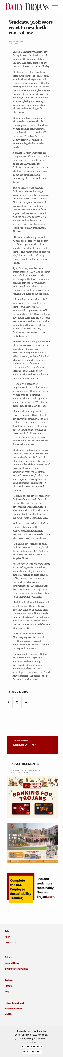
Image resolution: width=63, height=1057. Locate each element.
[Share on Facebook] (8, 702)
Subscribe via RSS (13, 1008)
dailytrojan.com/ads (20, 772)
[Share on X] (17, 702)
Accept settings (32, 1046)
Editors (8, 957)
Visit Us (8, 1014)
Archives (9, 980)
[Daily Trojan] (26, 7)
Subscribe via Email (14, 1003)
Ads (7, 931)
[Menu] (53, 7)
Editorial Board (12, 963)
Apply (7, 936)
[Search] (45, 7)
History (8, 986)
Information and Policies (16, 968)
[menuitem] (45, 7)
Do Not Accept (32, 1051)
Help (7, 991)
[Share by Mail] (26, 702)
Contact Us (10, 942)
